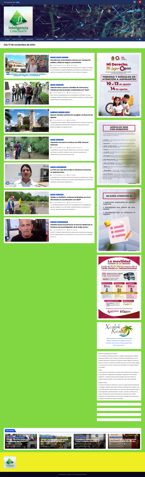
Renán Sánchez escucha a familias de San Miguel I (17, 440)
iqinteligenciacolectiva (75, 92)
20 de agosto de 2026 (14, 443)
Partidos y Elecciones (19, 437)
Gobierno (50, 39)
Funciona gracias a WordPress (65, 474)
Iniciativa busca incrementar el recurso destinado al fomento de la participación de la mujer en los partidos (71, 227)
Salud (71, 39)
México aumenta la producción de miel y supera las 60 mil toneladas (54, 441)
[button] (137, 39)
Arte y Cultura (17, 39)
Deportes (29, 39)
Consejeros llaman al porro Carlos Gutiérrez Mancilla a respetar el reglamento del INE (89, 441)
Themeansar (83, 474)
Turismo (96, 39)
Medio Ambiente (59, 84)
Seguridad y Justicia (83, 39)
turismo (67, 112)
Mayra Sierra (72, 120)
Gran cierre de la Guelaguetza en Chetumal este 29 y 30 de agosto (123, 441)
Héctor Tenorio (72, 65)
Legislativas (61, 39)
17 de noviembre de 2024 (59, 65)
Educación (40, 39)
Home (7, 39)
